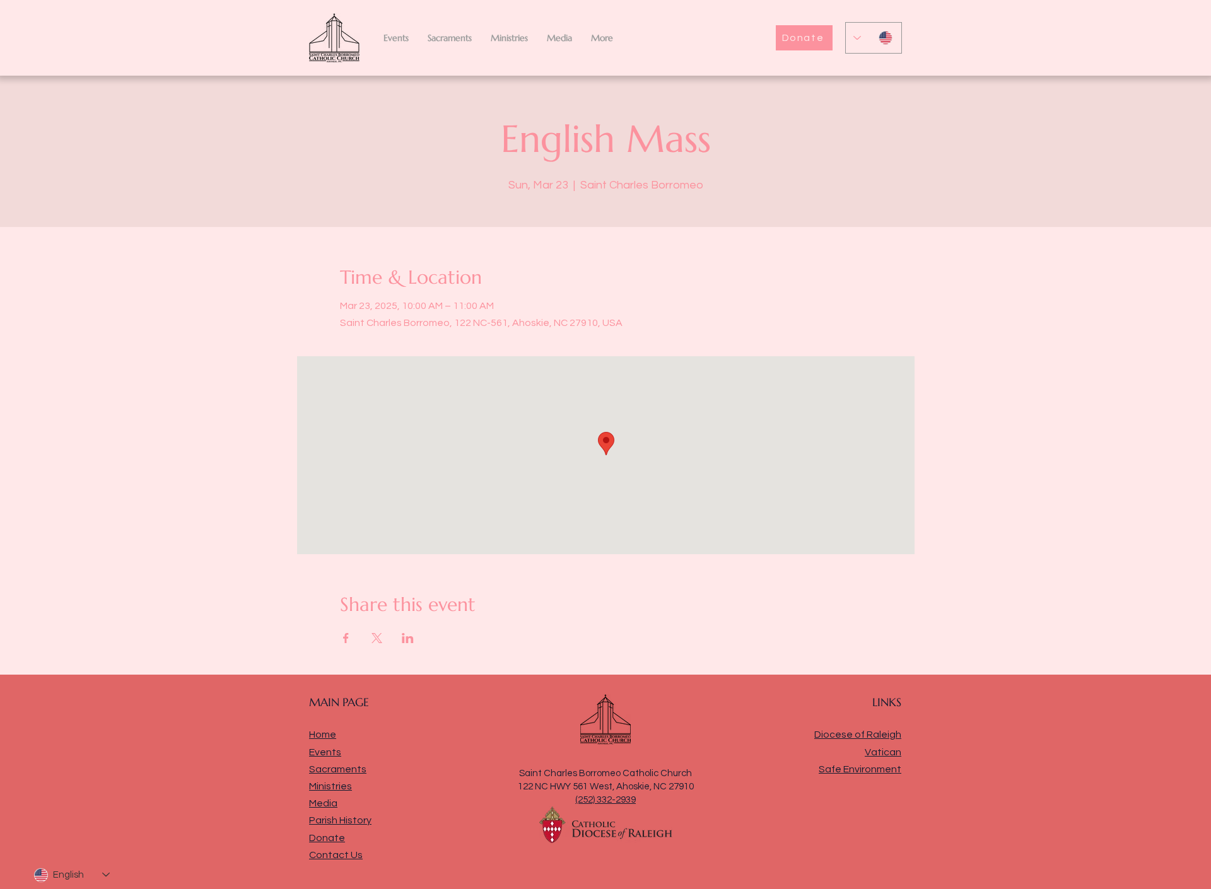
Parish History (340, 820)
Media (323, 803)
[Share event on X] (377, 638)
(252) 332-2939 (605, 800)
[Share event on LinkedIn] (408, 638)
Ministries (330, 786)
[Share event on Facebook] (346, 638)
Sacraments (337, 769)
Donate (327, 838)
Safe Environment (860, 769)
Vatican (883, 752)
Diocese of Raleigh (857, 734)
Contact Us (336, 855)
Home (322, 734)
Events (325, 752)
